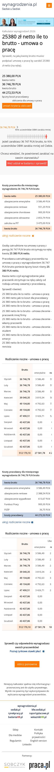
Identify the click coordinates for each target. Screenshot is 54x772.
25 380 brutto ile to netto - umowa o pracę (25, 294)
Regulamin (15, 740)
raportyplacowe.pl (39, 713)
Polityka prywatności (38, 735)
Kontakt (38, 729)
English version (38, 740)
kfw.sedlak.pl (38, 709)
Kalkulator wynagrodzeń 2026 (18, 31)
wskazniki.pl (39, 717)
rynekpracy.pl (15, 713)
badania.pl (15, 717)
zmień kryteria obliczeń (17, 105)
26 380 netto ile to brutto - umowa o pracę (25, 301)
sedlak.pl (15, 709)
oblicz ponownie (27, 664)
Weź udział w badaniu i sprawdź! (27, 163)
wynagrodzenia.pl (27, 705)
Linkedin (27, 744)
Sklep (15, 729)
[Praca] (39, 765)
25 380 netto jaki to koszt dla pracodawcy (25, 298)
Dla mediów (15, 735)
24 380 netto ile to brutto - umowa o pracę (25, 305)
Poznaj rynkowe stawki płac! (25, 651)
